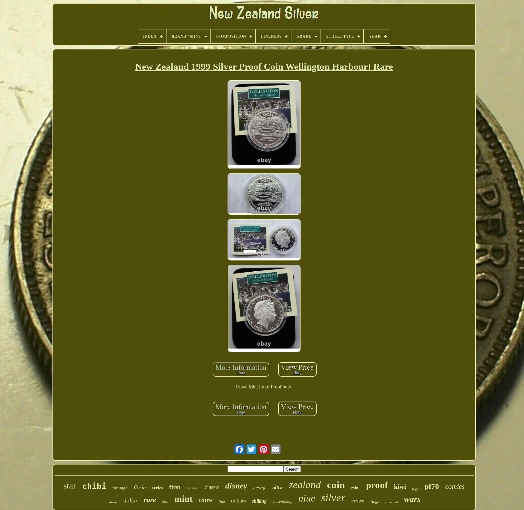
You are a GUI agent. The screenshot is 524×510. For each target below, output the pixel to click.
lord (165, 501)
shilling (259, 501)
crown (357, 501)
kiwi (400, 486)
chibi (94, 486)
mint (183, 499)
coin (336, 484)
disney (236, 485)
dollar (130, 500)
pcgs (415, 489)
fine (222, 501)
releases (112, 502)
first (174, 487)
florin (140, 487)
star (69, 485)
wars (412, 499)
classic (212, 487)
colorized (391, 502)
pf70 (432, 486)
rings (375, 501)
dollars (238, 501)
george (259, 487)
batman (192, 488)
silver (333, 498)
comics (455, 486)
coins (206, 500)
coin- (355, 488)
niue (306, 498)
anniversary (282, 501)
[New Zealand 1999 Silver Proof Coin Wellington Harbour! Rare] (264, 125)
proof (377, 485)
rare (150, 500)
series (157, 487)
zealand (305, 484)
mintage (120, 487)
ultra (277, 487)
